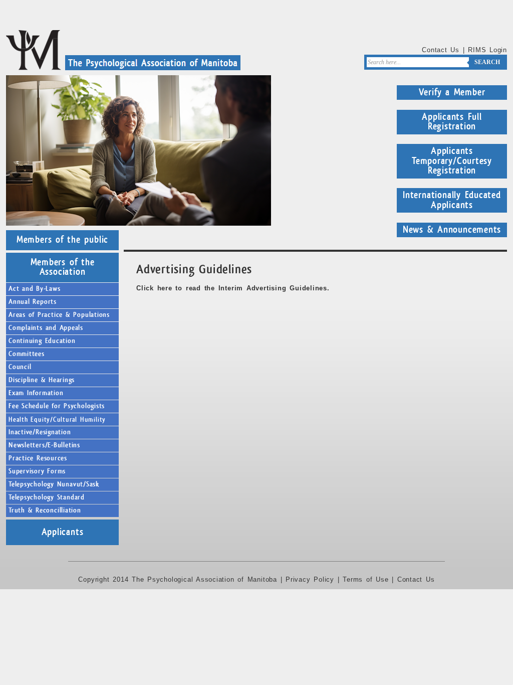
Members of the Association (63, 267)
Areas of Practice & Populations (59, 314)
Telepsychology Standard (47, 497)
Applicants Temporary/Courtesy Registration (452, 160)
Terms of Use (365, 579)
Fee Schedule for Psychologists (57, 406)
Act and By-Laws (35, 288)
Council (20, 367)
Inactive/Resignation (40, 432)
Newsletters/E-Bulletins (44, 445)
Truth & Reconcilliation (45, 510)
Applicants (63, 532)
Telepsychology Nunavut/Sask (54, 484)
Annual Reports (33, 301)
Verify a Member (452, 92)
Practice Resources (38, 458)
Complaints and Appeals (46, 327)
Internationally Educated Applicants (452, 200)
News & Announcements (452, 229)
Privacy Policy (310, 579)
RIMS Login (487, 50)
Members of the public (62, 239)
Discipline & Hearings (42, 380)
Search (487, 62)
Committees (27, 354)
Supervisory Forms (37, 471)
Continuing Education (42, 341)
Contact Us (440, 50)
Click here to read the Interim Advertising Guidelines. (233, 288)
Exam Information (36, 393)
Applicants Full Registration (452, 121)
